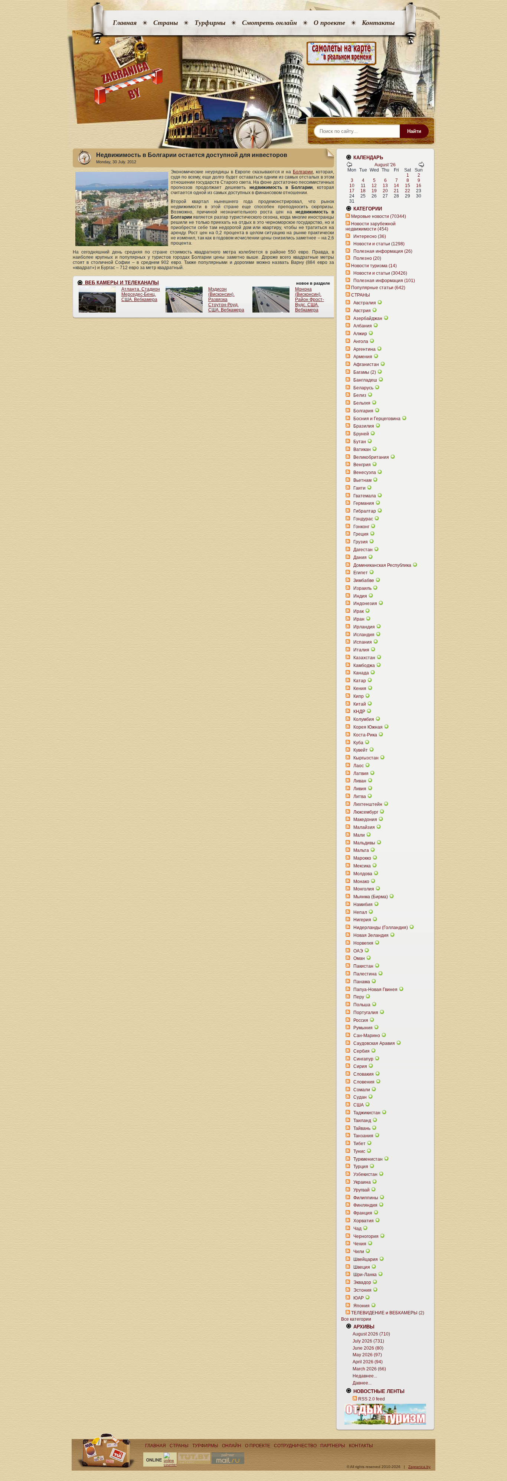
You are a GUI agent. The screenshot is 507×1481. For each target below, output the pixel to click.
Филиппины (365, 1197)
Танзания (363, 1135)
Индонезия (365, 603)
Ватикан (362, 449)
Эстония (362, 1290)
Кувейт (360, 750)
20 (385, 190)
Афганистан (366, 364)
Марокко (362, 858)
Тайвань (361, 1128)
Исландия (364, 634)
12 (374, 185)
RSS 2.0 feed (371, 1399)
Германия (363, 503)
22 (407, 190)
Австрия (362, 310)
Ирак (358, 611)
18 (363, 190)
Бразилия (363, 426)
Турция (360, 1166)
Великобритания (371, 457)
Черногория (366, 1236)
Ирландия (364, 627)
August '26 (385, 164)
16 (418, 185)
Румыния (363, 1027)
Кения (359, 688)
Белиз (359, 395)
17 (351, 190)
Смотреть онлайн (269, 22)
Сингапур (363, 1059)
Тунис (359, 1151)
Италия (361, 650)
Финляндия (365, 1205)
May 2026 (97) (367, 1354)
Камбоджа (364, 665)
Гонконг (361, 526)
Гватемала (364, 495)
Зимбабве (363, 580)
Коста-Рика (365, 735)
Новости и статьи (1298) (379, 243)
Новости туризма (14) (374, 265)
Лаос (358, 765)
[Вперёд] (421, 166)
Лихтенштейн (367, 804)
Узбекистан (365, 1174)
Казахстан (364, 657)
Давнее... (362, 1383)
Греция (361, 534)
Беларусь (363, 387)
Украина (362, 1182)
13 (385, 185)
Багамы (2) (364, 372)
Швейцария (365, 1259)
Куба (358, 742)
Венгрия (362, 464)
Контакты (378, 22)
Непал (360, 912)
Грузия (360, 542)
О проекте (329, 22)
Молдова (362, 873)
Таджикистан (366, 1112)
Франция (362, 1213)
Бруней (361, 434)
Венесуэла (364, 472)
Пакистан (363, 966)
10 (351, 185)
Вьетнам (362, 480)
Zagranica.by (419, 1467)
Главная (125, 22)
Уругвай (361, 1190)
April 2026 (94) (368, 1361)
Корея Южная (368, 727)
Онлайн (231, 1445)
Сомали (361, 1089)
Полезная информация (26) (382, 251)
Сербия (361, 1051)
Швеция (361, 1267)
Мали (359, 835)
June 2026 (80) (368, 1348)
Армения (362, 356)
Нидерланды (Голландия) (380, 927)
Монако (361, 881)
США (358, 1105)
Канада (361, 673)
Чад (357, 1228)
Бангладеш (365, 380)
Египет (360, 572)
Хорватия (363, 1220)
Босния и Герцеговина (376, 418)
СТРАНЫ (360, 295)
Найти (414, 131)
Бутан (359, 441)
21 (396, 190)
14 (396, 185)
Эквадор (362, 1282)
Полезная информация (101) (384, 280)
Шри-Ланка (365, 1274)
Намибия (363, 904)
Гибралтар (364, 511)
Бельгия (361, 403)
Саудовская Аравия (374, 1043)
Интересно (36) (369, 236)
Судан (360, 1097)
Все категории (356, 1319)
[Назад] (349, 166)
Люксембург (365, 812)
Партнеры (332, 1445)
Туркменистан (368, 1159)
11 (363, 185)
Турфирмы (209, 22)
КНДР (359, 711)
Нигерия (362, 919)
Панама (361, 981)
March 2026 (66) (369, 1369)
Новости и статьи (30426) (380, 273)
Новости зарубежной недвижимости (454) (371, 226)
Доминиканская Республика (382, 565)
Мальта (361, 850)
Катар (359, 680)
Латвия (361, 773)
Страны (165, 22)
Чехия (359, 1243)
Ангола (360, 341)
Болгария (363, 410)
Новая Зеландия (371, 935)
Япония (361, 1305)
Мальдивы (364, 843)
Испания (362, 642)
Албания (362, 325)
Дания (360, 557)
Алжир (360, 333)
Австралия (364, 302)
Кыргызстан (366, 758)
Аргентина (364, 349)
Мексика (362, 866)
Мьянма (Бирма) (370, 896)
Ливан (359, 781)
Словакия (363, 1074)
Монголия (363, 889)
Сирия (360, 1066)
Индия (360, 596)
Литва (359, 796)
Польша (361, 1004)
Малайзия (364, 827)
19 (374, 190)
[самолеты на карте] (253, 54)
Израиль (362, 588)
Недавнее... (365, 1376)
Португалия (365, 1012)
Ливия (359, 788)
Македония (365, 819)
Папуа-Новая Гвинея (375, 989)
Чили (358, 1251)
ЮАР (358, 1298)
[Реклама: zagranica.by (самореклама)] (385, 1414)
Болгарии (303, 171)
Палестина (365, 974)
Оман (359, 958)
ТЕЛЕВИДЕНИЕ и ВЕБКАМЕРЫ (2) (387, 1312)
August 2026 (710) (371, 1334)
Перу (358, 997)
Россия (360, 1020)
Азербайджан (367, 318)
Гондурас (363, 519)
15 (407, 185)
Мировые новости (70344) (378, 216)
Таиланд (362, 1120)
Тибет (359, 1143)
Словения (363, 1082)
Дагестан (363, 549)
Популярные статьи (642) (378, 287)
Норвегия (363, 943)
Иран (358, 619)
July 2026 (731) (368, 1341)
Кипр (358, 696)
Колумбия (363, 719)
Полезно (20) (367, 258)
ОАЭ (358, 951)
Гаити (359, 488)
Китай (359, 704)
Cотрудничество (295, 1445)
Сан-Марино (366, 1035)
